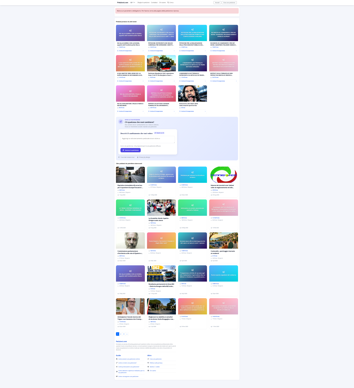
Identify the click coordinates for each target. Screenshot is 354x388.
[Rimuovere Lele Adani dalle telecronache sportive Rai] (192, 99)
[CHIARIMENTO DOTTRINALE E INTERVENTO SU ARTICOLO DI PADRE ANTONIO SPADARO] (192, 69)
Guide (118, 355)
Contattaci (154, 2)
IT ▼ (133, 2)
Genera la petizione (132, 150)
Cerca (171, 2)
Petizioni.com (122, 3)
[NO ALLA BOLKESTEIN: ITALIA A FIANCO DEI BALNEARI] (130, 99)
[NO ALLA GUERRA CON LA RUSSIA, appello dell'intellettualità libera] (130, 39)
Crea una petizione (229, 2)
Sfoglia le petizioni (143, 2)
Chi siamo (162, 2)
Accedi (217, 2)
